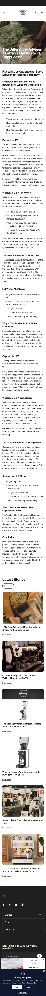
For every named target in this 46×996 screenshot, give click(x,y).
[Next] (42, 3)
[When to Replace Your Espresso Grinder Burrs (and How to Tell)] (23, 752)
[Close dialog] (43, 960)
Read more (6, 635)
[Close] (44, 971)
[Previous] (3, 3)
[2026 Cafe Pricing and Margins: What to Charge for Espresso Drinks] (23, 608)
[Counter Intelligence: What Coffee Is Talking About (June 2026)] (23, 656)
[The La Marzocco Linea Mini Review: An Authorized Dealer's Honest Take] (23, 849)
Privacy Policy (21, 983)
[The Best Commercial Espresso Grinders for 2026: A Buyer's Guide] (23, 704)
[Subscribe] (39, 956)
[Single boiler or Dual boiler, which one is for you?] (23, 801)
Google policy (32, 983)
